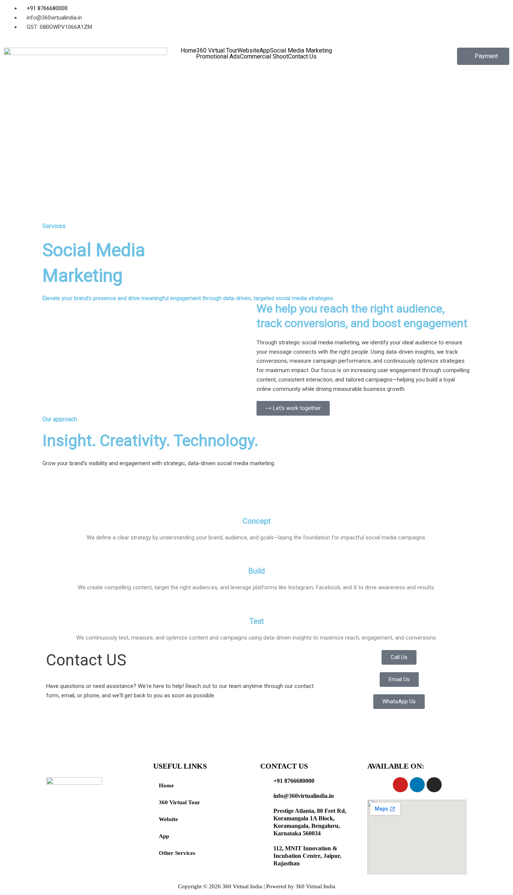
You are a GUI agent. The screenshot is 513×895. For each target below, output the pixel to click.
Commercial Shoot (264, 57)
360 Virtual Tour (216, 51)
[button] (483, 56)
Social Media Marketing (301, 51)
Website (248, 51)
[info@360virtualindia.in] (264, 796)
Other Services (177, 853)
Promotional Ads (218, 57)
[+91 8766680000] (264, 781)
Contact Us (302, 57)
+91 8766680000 (293, 781)
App (265, 51)
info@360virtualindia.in (303, 796)
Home (188, 51)
